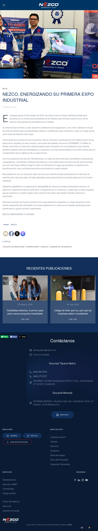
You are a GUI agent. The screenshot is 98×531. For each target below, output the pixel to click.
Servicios (54, 446)
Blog (5, 88)
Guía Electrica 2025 (19, 442)
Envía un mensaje (41, 354)
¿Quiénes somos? (58, 437)
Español (14, 436)
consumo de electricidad (13, 246)
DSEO (70, 525)
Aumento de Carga (11, 511)
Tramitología (8, 489)
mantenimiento (32, 246)
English (34, 436)
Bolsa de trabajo (57, 455)
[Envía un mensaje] (30, 354)
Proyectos (54, 451)
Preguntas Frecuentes (60, 464)
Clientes (53, 442)
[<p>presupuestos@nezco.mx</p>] (30, 350)
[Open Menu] (4, 5)
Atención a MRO (10, 484)
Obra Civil (7, 506)
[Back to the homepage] (49, 5)
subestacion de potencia (61, 246)
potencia (44, 246)
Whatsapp (64, 415)
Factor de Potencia (11, 501)
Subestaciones (9, 480)
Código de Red (9, 493)
